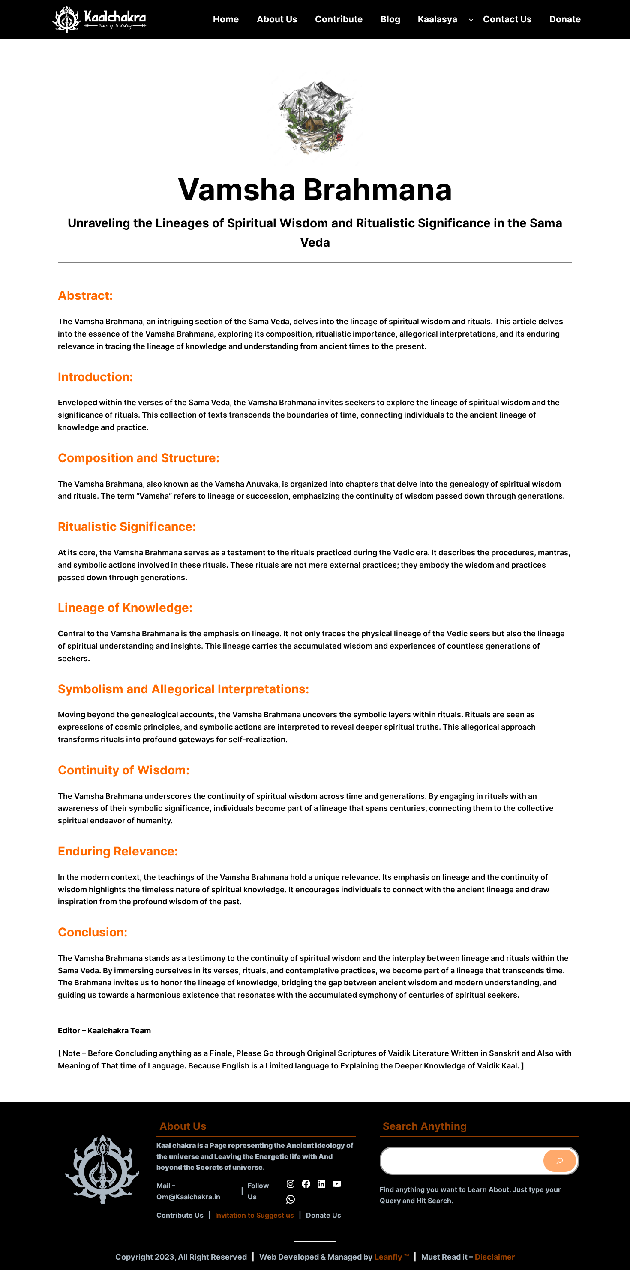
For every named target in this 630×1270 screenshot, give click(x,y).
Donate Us (323, 1215)
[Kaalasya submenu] (471, 19)
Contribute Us (180, 1215)
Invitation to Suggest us (254, 1215)
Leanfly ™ (392, 1256)
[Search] (559, 1161)
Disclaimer (495, 1256)
